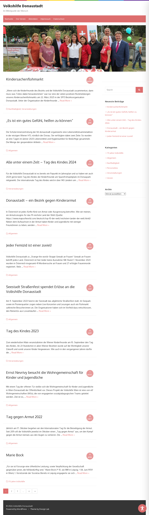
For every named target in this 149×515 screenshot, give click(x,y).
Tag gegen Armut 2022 (24, 416)
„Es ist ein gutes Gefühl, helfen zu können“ (39, 120)
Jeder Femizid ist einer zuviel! (29, 245)
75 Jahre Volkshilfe (17, 481)
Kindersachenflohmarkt (24, 79)
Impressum (45, 19)
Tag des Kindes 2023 (22, 331)
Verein (110, 178)
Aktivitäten (33, 19)
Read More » (66, 100)
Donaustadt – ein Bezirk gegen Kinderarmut (41, 200)
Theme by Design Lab (39, 509)
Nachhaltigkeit (15, 109)
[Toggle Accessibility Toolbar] (142, 508)
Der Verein (21, 19)
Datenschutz (58, 19)
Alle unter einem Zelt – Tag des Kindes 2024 (41, 162)
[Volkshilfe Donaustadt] (74, 48)
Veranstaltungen (29, 109)
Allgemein (13, 150)
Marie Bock (15, 455)
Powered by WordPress (16, 509)
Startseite (9, 19)
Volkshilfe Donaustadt (23, 5)
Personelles (112, 168)
